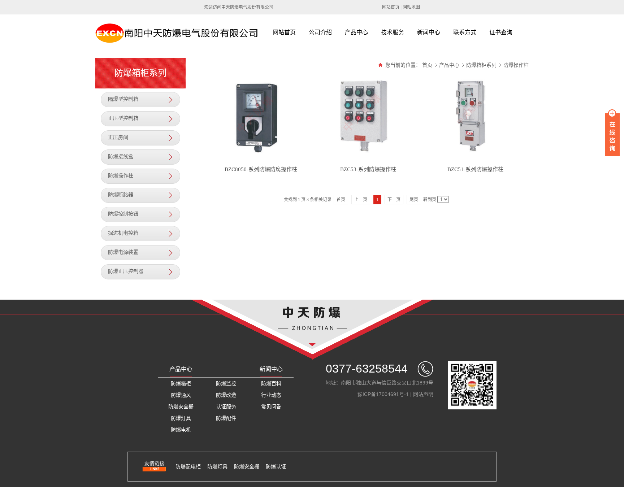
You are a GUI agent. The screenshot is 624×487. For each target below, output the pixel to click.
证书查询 (500, 32)
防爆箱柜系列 (482, 65)
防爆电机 (181, 429)
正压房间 (118, 137)
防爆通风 (181, 395)
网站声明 (423, 394)
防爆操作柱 (120, 175)
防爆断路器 (120, 194)
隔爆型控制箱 (123, 99)
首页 (427, 65)
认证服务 (226, 406)
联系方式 (464, 32)
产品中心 (356, 32)
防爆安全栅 (181, 406)
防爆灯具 (181, 418)
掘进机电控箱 (123, 233)
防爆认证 (276, 466)
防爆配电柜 (188, 466)
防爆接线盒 (120, 156)
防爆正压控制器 (125, 271)
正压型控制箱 (123, 118)
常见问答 (271, 406)
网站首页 (390, 7)
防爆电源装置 (123, 252)
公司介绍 (320, 32)
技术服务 (392, 32)
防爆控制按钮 (123, 214)
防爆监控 (226, 383)
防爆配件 (226, 418)
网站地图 (411, 7)
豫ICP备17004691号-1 (383, 394)
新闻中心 (428, 32)
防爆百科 (271, 383)
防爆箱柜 (181, 383)
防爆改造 (226, 395)
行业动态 (271, 395)
